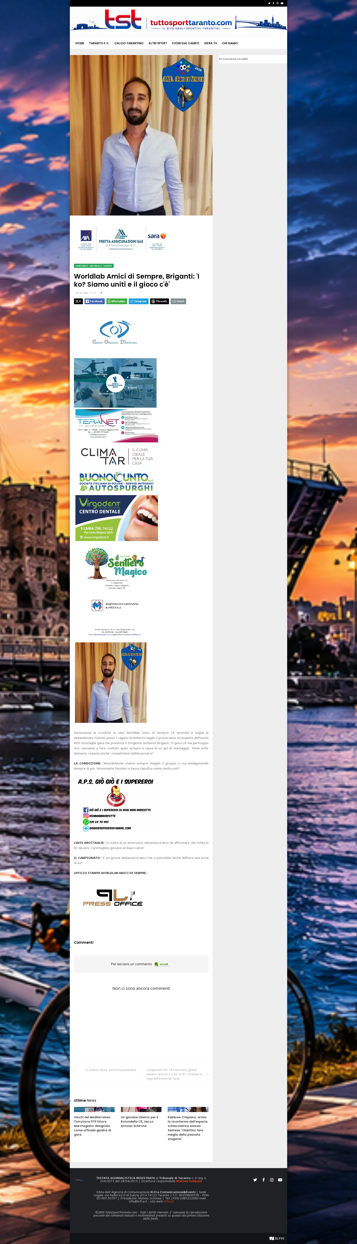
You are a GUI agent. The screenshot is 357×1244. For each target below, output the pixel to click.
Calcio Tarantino (129, 43)
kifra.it (169, 1201)
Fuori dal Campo (185, 43)
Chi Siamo (230, 43)
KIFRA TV (210, 43)
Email (180, 301)
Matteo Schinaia (189, 1181)
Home (79, 43)
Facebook (96, 301)
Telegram (140, 301)
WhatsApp (118, 301)
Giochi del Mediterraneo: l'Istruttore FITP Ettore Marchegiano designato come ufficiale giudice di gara (92, 1126)
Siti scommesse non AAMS (233, 59)
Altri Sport (158, 43)
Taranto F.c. (99, 43)
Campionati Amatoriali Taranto (94, 266)
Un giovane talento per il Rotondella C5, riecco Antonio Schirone (139, 1121)
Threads (161, 301)
